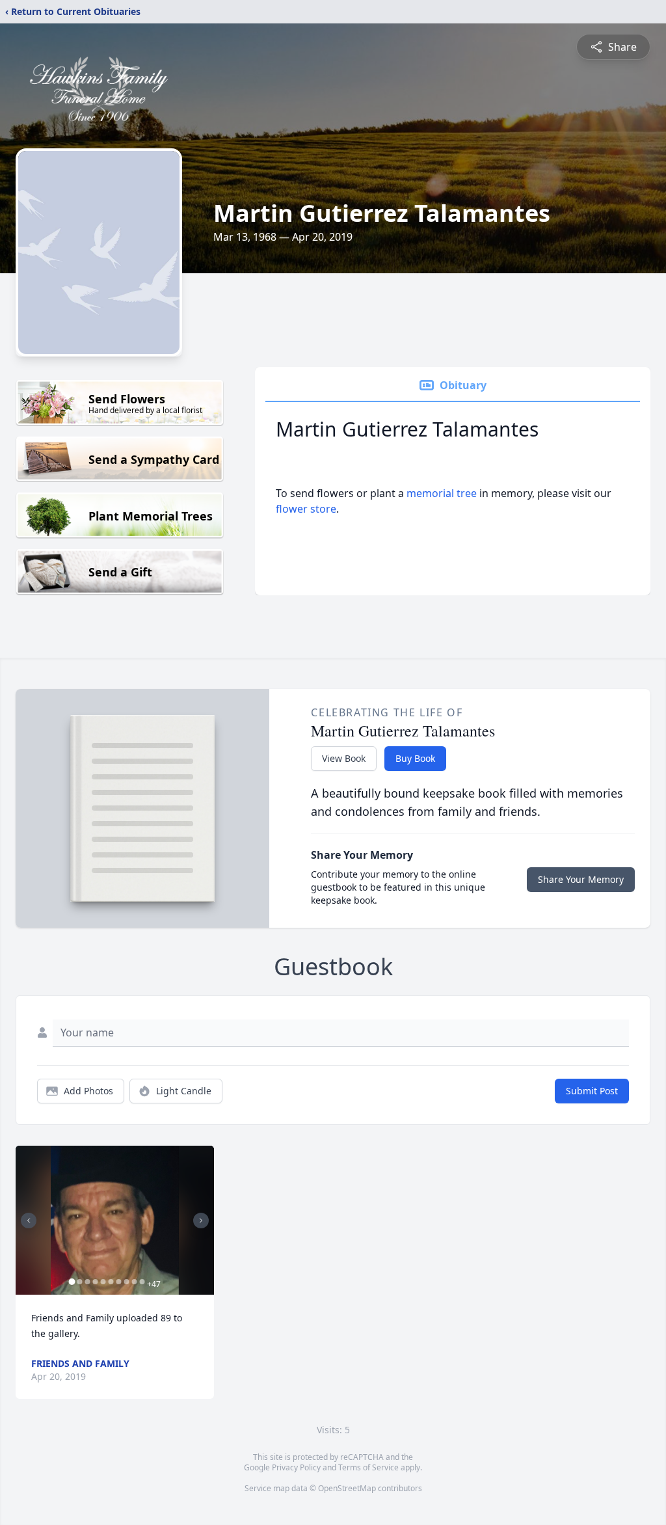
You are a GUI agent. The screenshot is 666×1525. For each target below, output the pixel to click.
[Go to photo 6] (110, 1281)
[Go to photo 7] (118, 1281)
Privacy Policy (296, 1467)
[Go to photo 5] (102, 1281)
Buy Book (415, 758)
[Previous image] (28, 1220)
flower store (306, 509)
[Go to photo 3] (87, 1281)
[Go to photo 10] (141, 1281)
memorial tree (441, 493)
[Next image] (201, 1220)
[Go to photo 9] (134, 1281)
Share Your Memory (581, 879)
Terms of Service (368, 1467)
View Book (344, 758)
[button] (115, 1220)
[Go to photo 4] (95, 1281)
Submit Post (592, 1091)
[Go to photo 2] (79, 1281)
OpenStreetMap (347, 1488)
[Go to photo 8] (126, 1281)
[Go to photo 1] (71, 1281)
